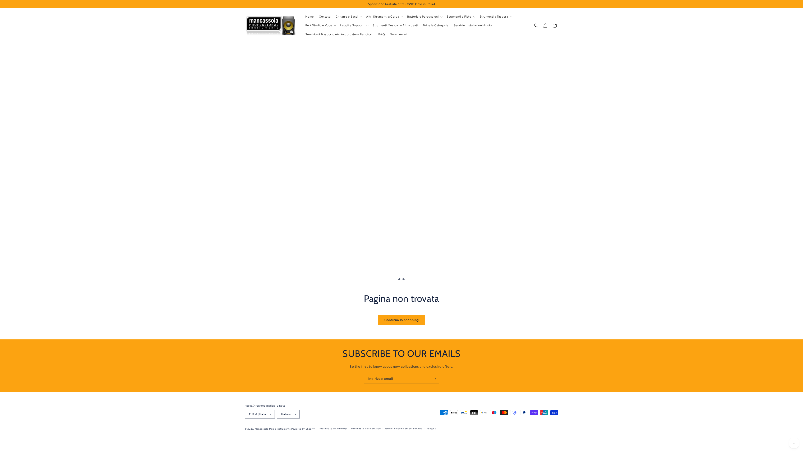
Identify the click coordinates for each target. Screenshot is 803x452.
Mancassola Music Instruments (273, 429)
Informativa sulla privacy (366, 428)
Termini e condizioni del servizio (403, 428)
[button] (348, 16)
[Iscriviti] (434, 379)
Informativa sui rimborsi (333, 428)
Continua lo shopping (401, 320)
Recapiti (432, 428)
